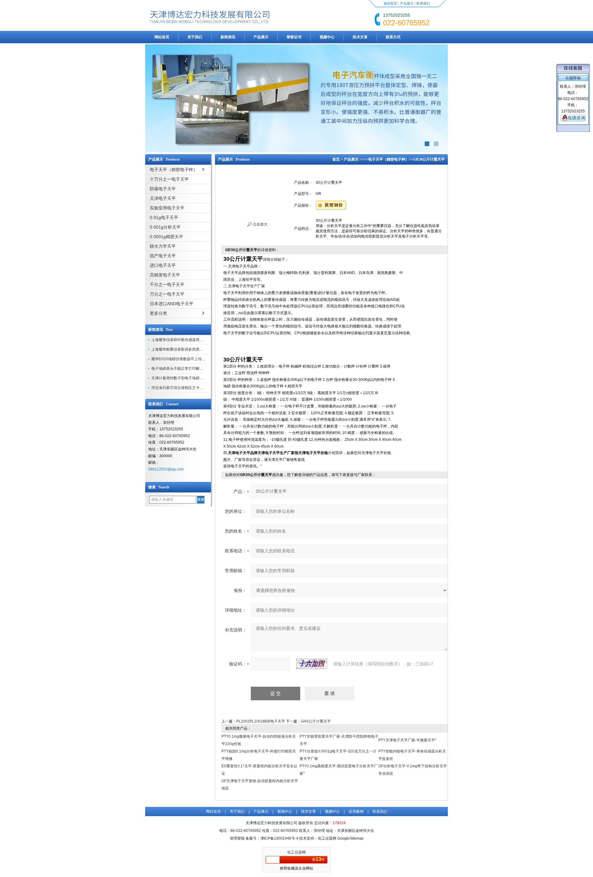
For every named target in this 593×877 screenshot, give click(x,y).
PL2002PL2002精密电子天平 (260, 721)
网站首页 (161, 37)
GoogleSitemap (350, 838)
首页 (336, 159)
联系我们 (423, 3)
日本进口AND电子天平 (171, 303)
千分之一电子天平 (167, 284)
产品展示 (407, 3)
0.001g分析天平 (165, 227)
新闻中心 (284, 811)
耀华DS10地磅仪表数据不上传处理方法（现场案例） (195, 359)
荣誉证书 (294, 37)
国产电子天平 (163, 255)
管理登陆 (237, 838)
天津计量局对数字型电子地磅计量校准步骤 (186, 378)
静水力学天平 (163, 246)
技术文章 (360, 37)
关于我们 (194, 37)
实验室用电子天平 (167, 207)
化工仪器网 (296, 852)
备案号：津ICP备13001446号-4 (272, 838)
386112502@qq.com (166, 469)
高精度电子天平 (165, 274)
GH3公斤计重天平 (316, 721)
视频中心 (327, 37)
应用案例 (356, 811)
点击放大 (259, 224)
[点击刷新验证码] (311, 664)
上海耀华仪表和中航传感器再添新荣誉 (182, 340)
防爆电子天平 (163, 188)
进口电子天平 (163, 265)
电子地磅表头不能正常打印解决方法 (181, 368)
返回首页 (390, 3)
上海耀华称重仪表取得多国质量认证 (181, 349)
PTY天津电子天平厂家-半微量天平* (407, 740)
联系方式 (393, 37)
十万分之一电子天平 (169, 179)
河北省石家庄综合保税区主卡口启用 (181, 388)
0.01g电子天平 (164, 217)
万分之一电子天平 (167, 294)
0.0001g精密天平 (166, 236)
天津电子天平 (163, 198)
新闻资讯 (228, 37)
